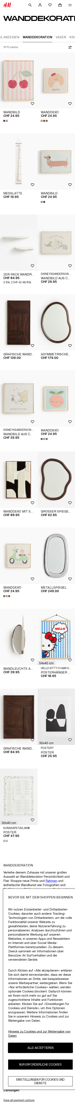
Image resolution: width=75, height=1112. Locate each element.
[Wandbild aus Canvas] (56, 242)
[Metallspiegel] (56, 556)
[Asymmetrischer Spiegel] (56, 322)
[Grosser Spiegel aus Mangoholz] (56, 479)
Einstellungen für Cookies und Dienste (40, 1081)
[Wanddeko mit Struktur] (19, 479)
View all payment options (18, 1100)
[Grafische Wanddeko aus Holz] (19, 322)
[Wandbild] (19, 80)
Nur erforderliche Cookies (40, 1064)
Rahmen (51, 880)
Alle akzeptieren (41, 1048)
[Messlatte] (19, 161)
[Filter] (69, 47)
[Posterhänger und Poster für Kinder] (56, 637)
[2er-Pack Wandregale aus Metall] (19, 242)
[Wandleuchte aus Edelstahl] (19, 637)
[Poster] (56, 717)
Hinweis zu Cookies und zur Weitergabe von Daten (39, 1033)
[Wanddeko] (56, 80)
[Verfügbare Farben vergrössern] (5, 120)
